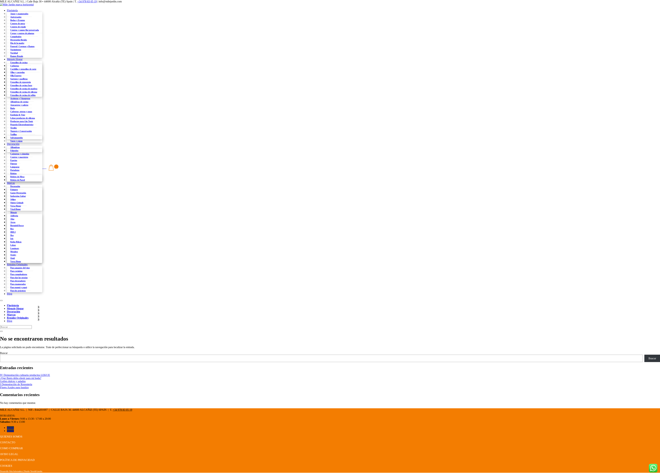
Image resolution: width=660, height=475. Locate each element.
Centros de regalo (18, 27)
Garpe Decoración (18, 193)
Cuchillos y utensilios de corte (23, 69)
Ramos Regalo (16, 56)
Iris (11, 238)
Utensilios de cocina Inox (21, 85)
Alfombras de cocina (19, 102)
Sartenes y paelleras (19, 79)
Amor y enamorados (19, 14)
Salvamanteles (16, 138)
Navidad (14, 53)
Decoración (13, 144)
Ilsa (12, 235)
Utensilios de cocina (19, 62)
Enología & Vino (17, 115)
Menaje (13, 212)
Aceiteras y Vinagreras (20, 98)
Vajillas (13, 134)
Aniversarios (15, 17)
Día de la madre (17, 43)
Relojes (13, 173)
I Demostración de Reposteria (16, 384)
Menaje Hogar (15, 59)
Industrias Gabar (18, 196)
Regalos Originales (17, 264)
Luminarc (14, 248)
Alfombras (15, 147)
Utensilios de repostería (20, 82)
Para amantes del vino (20, 268)
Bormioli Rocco (17, 225)
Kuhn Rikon (15, 242)
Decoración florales (18, 40)
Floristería (12, 10)
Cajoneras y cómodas (19, 154)
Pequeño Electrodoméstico (21, 124)
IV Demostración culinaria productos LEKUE (25, 375)
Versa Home (15, 206)
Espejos (13, 160)
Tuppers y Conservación (21, 131)
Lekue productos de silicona (22, 118)
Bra (12, 229)
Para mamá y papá (18, 287)
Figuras (13, 163)
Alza (12, 219)
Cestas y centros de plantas (22, 33)
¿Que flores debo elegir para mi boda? (20, 378)
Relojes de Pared (17, 180)
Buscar (4, 353)
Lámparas (14, 167)
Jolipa (13, 199)
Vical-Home (15, 209)
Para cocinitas (16, 271)
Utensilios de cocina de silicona (23, 92)
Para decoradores (18, 281)
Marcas (11, 183)
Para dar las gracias (19, 277)
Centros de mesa (17, 23)
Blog (9, 293)
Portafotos (14, 170)
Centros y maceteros (19, 157)
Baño (12, 108)
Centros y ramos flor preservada (24, 30)
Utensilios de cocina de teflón (23, 95)
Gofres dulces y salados (13, 381)
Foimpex (14, 189)
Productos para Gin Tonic (21, 121)
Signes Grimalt (16, 202)
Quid (12, 258)
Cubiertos (14, 66)
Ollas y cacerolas (17, 72)
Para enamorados (18, 284)
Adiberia (14, 216)
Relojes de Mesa (17, 177)
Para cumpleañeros (18, 274)
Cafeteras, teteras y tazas (21, 111)
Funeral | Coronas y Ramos (22, 46)
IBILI (13, 232)
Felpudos (14, 150)
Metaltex (14, 251)
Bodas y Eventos (17, 20)
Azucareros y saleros (19, 105)
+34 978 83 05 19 (87, 1)
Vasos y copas (16, 141)
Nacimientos (15, 49)
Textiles (13, 128)
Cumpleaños (15, 36)
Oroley (13, 255)
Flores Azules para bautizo (14, 387)
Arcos (12, 222)
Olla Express (15, 75)
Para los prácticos (18, 291)
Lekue (13, 245)
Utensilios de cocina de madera (23, 89)
